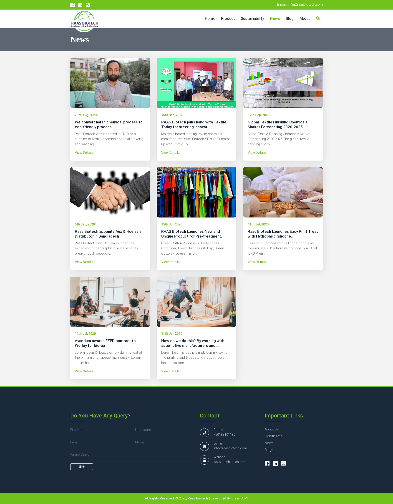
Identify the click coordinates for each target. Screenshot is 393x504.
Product (228, 18)
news (269, 443)
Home (210, 18)
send (81, 466)
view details (84, 153)
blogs (269, 450)
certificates (274, 436)
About (305, 18)
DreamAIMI (240, 498)
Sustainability (252, 18)
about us (272, 429)
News (275, 18)
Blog (290, 18)
